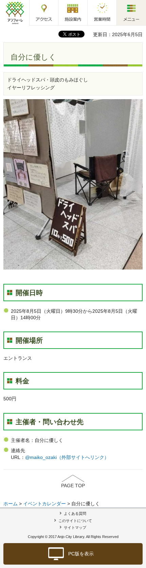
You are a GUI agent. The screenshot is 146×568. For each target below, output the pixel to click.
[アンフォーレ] (14, 12)
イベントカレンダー (44, 503)
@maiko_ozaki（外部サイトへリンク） (67, 457)
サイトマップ (75, 527)
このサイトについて (75, 521)
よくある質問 (75, 513)
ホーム (10, 503)
